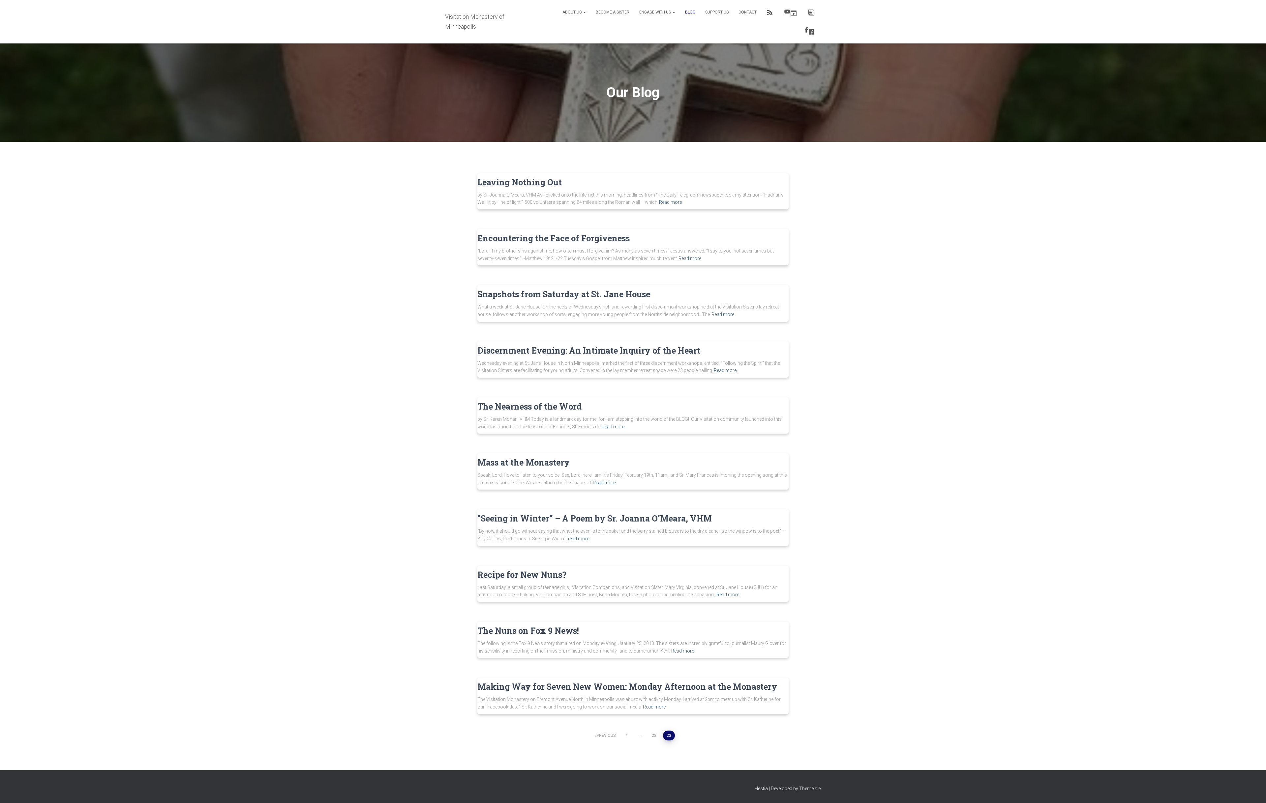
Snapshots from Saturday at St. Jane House (563, 294)
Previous (606, 735)
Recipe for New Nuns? (521, 574)
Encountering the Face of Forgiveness (553, 238)
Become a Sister (612, 12)
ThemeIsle (810, 788)
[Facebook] (810, 31)
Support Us (717, 12)
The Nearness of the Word (529, 406)
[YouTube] (791, 12)
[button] (584, 12)
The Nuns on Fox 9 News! (528, 630)
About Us (572, 12)
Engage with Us (655, 12)
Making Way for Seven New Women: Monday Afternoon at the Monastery (627, 686)
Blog (690, 12)
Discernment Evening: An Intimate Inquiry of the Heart (588, 350)
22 (654, 735)
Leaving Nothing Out (519, 182)
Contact (747, 12)
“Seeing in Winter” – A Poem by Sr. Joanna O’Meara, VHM (594, 518)
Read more (670, 202)
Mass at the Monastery (523, 462)
